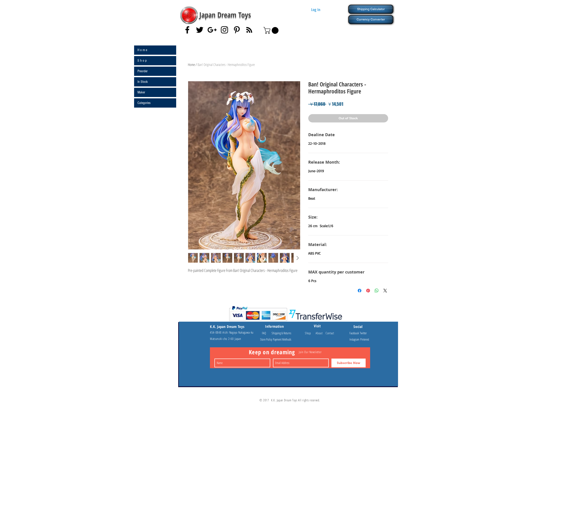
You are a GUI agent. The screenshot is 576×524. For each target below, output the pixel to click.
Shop (310, 333)
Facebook (354, 333)
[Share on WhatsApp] (376, 290)
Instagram (354, 339)
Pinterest (364, 339)
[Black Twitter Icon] (200, 30)
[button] (271, 30)
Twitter (363, 333)
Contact (330, 333)
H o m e (142, 50)
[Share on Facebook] (359, 290)
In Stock (142, 82)
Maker (141, 92)
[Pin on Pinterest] (368, 290)
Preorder (142, 71)
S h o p (142, 61)
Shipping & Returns (281, 333)
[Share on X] (385, 290)
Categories (144, 103)
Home (191, 64)
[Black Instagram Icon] (224, 30)
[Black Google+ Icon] (212, 30)
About (321, 333)
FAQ (266, 333)
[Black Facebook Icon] (187, 30)
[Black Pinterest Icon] (237, 30)
